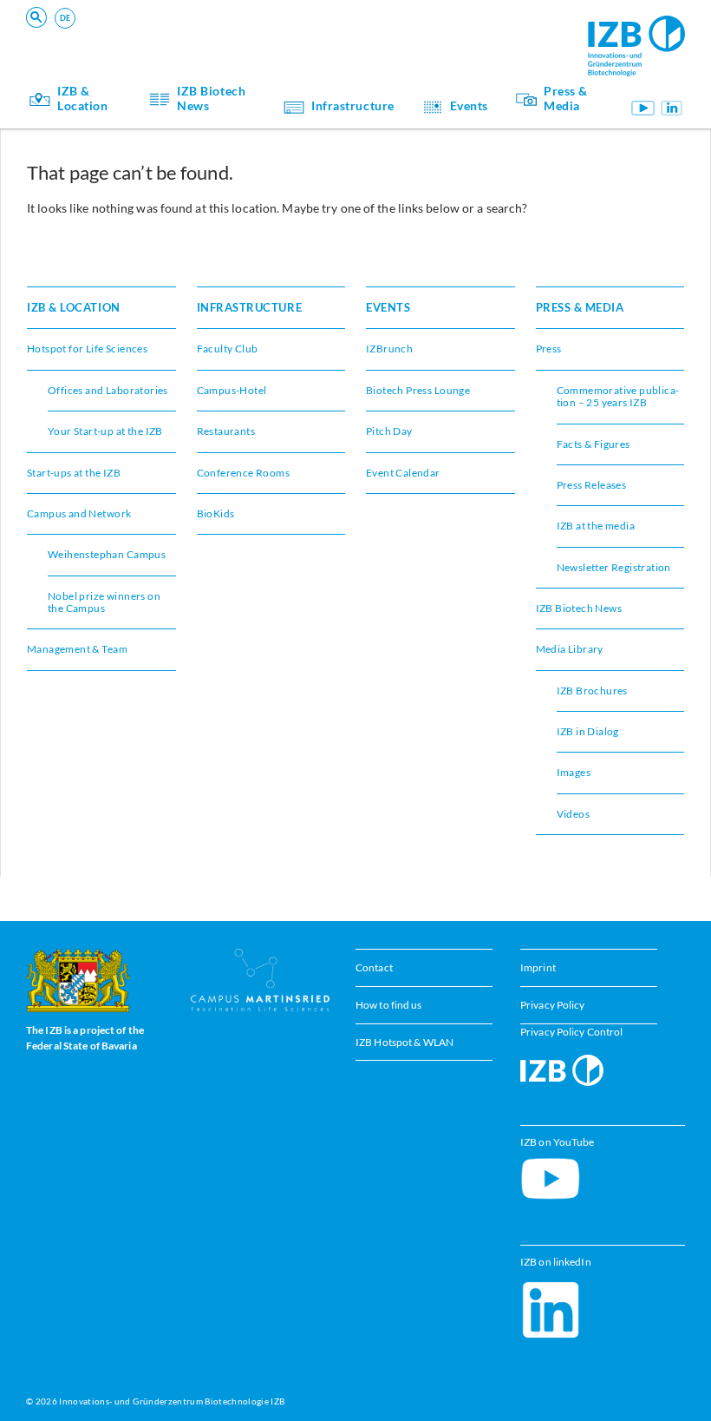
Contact (374, 967)
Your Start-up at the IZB (190, 30)
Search (296, 39)
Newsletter (158, 30)
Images (573, 772)
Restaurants (226, 430)
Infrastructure (353, 106)
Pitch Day (432, 30)
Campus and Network (462, 30)
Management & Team (77, 648)
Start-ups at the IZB (74, 472)
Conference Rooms (177, 30)
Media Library (569, 648)
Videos (573, 813)
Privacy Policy (552, 1004)
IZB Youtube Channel (642, 108)
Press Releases (592, 484)
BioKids (216, 513)
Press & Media (566, 99)
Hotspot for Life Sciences (87, 348)
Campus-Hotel (444, 30)
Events (147, 30)
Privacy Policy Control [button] (571, 1031)
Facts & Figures (593, 444)
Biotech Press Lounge (184, 30)
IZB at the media (596, 525)
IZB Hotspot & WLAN (404, 1042)
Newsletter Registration (614, 567)
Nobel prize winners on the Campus (104, 602)
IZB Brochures (592, 690)
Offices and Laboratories (108, 390)
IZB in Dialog (440, 30)
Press (549, 348)
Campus (427, 30)
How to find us (389, 1004)
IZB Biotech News (211, 99)
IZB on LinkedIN (672, 108)
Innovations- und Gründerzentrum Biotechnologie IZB (171, 1401)
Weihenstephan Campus (107, 554)
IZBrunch (389, 348)
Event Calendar (403, 472)
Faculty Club (227, 348)
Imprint (538, 967)
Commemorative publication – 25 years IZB (618, 396)
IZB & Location (82, 99)
